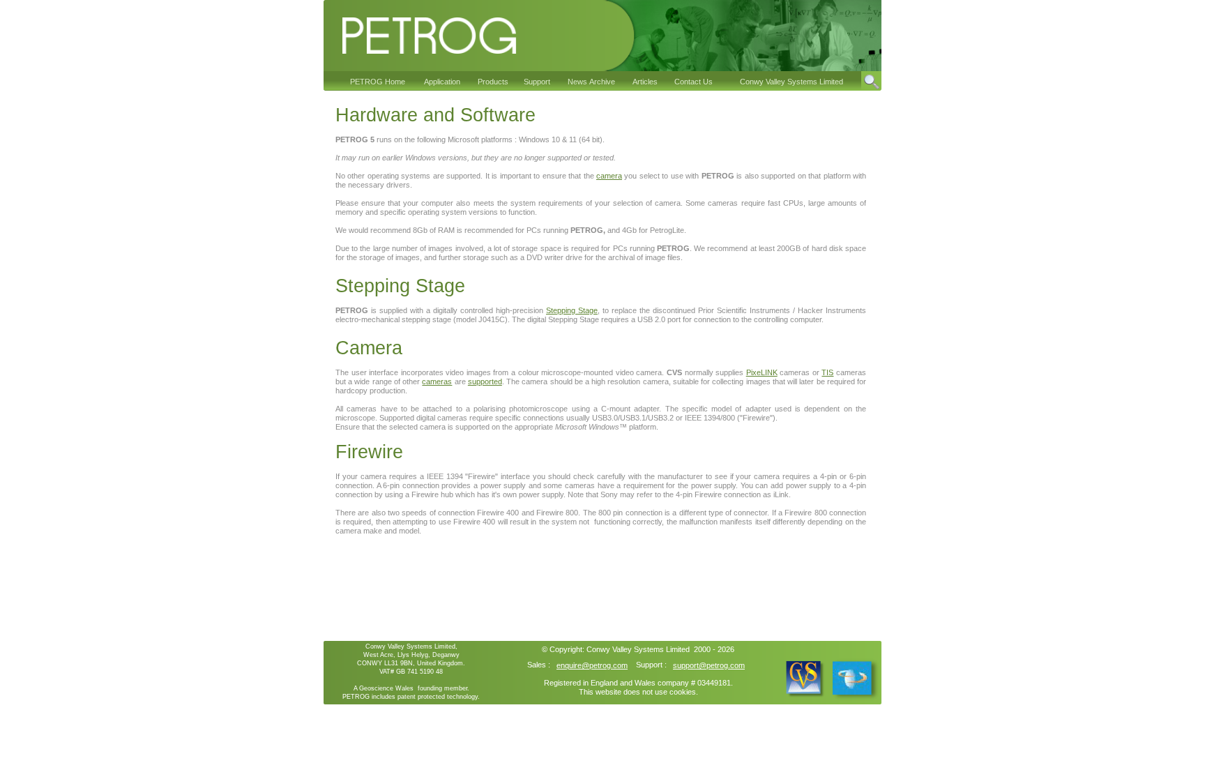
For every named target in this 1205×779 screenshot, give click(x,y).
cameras (437, 381)
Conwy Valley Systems (625, 649)
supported (485, 381)
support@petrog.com (709, 665)
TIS (827, 372)
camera (609, 176)
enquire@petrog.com (592, 665)
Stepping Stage (572, 310)
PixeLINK (762, 372)
